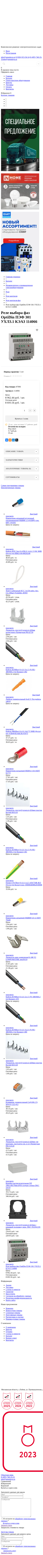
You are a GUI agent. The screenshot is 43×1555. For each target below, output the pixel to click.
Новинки (9, 1308)
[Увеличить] (21, 347)
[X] (16, 440)
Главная (9, 76)
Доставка (9, 85)
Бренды (9, 83)
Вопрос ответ (11, 1338)
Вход (8, 51)
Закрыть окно (6, 1525)
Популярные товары (14, 1315)
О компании (11, 1327)
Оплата (9, 87)
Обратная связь (7, 1475)
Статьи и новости (13, 1289)
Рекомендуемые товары (15, 1319)
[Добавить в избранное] (37, 330)
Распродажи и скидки (15, 1317)
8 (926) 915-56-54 (23, 57)
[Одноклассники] (10, 440)
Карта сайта (10, 1300)
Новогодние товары (14, 1311)
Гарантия (9, 1292)
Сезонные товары (13, 1313)
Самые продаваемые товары (12, 485)
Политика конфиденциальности (19, 1298)
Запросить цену (9, 1551)
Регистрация (11, 53)
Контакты (10, 89)
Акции (8, 1285)
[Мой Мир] (13, 440)
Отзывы (9, 1332)
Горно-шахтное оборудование (18, 80)
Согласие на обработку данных (18, 1296)
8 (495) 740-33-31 (8, 1477)
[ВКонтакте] (6, 440)
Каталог (9, 78)
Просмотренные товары (11, 488)
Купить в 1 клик (21, 419)
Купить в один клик (11, 1523)
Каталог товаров (7, 95)
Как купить (10, 1294)
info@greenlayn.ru (8, 57)
